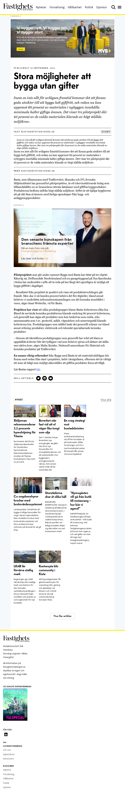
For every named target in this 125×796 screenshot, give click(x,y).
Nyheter (41, 7)
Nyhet (106, 132)
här (38, 369)
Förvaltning (57, 7)
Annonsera (8, 758)
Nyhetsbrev (9, 754)
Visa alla (106, 400)
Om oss (7, 749)
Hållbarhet (75, 7)
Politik (89, 7)
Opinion (101, 7)
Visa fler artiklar (62, 616)
